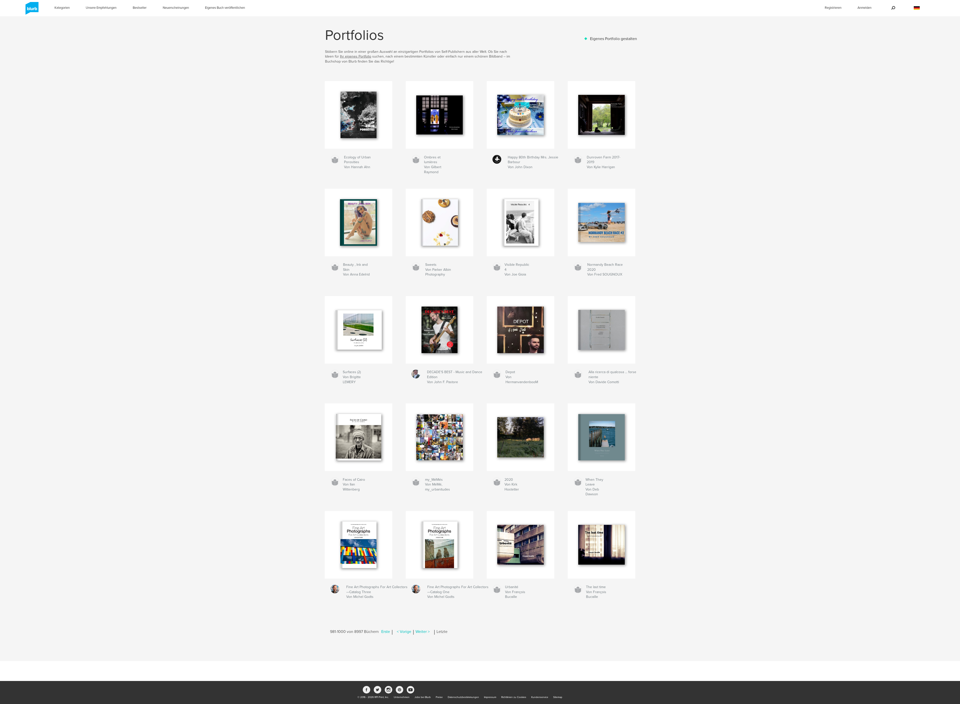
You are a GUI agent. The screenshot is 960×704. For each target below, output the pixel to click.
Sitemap (557, 697)
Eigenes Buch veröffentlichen (225, 8)
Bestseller (139, 8)
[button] (917, 8)
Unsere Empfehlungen (101, 8)
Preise (439, 697)
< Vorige (404, 631)
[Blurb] (31, 10)
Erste (385, 631)
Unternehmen (402, 697)
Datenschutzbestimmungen (463, 697)
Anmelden (865, 8)
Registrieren (833, 8)
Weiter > (423, 631)
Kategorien (62, 8)
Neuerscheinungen (176, 8)
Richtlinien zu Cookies (513, 697)
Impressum (490, 697)
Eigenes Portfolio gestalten (613, 38)
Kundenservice (539, 697)
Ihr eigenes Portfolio (355, 56)
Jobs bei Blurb (422, 697)
